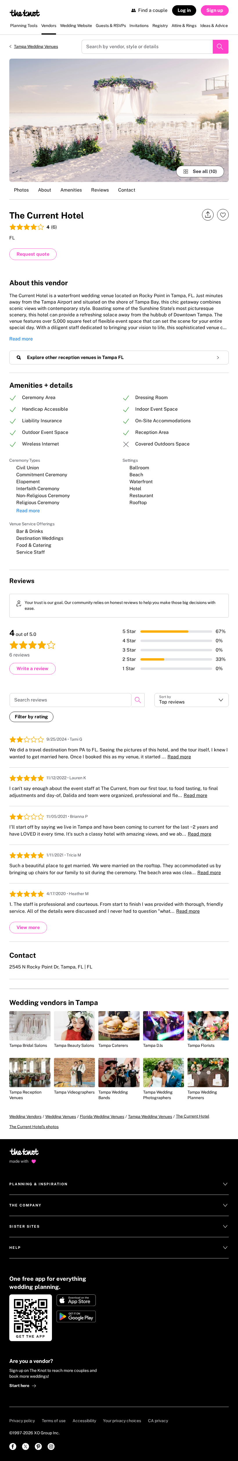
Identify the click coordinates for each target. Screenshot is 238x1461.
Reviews (100, 190)
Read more (21, 339)
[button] (191, 700)
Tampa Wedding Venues (36, 46)
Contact (126, 190)
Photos (21, 190)
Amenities (71, 190)
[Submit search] (220, 47)
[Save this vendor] (223, 215)
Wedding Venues (60, 1116)
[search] (138, 700)
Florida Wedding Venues (102, 1116)
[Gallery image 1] (119, 120)
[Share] (207, 215)
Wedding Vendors (25, 1116)
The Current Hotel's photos (34, 1126)
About (44, 190)
